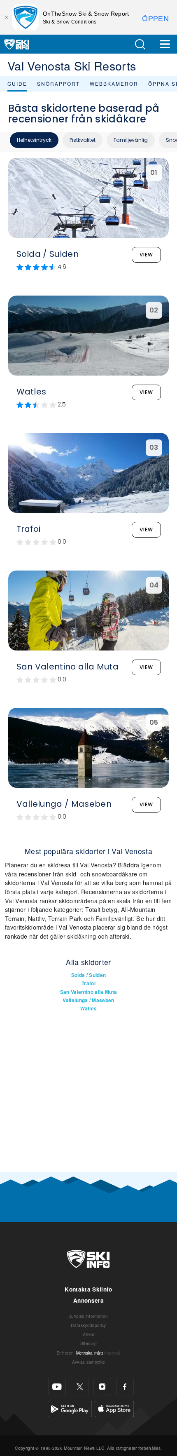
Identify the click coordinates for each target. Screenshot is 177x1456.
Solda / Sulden (88, 975)
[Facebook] (125, 1386)
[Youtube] (57, 1386)
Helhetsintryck (34, 139)
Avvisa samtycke (88, 1362)
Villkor (88, 1334)
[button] (140, 44)
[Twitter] (79, 1386)
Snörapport (58, 83)
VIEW (146, 254)
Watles (88, 1008)
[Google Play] (70, 1408)
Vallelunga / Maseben (88, 1000)
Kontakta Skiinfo (88, 1289)
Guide (17, 83)
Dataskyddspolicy (88, 1325)
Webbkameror (114, 83)
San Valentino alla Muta (88, 992)
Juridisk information (88, 1316)
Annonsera (88, 1300)
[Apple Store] (114, 1408)
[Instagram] (102, 1386)
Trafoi (88, 983)
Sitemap (88, 1343)
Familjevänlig (131, 139)
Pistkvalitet (82, 139)
